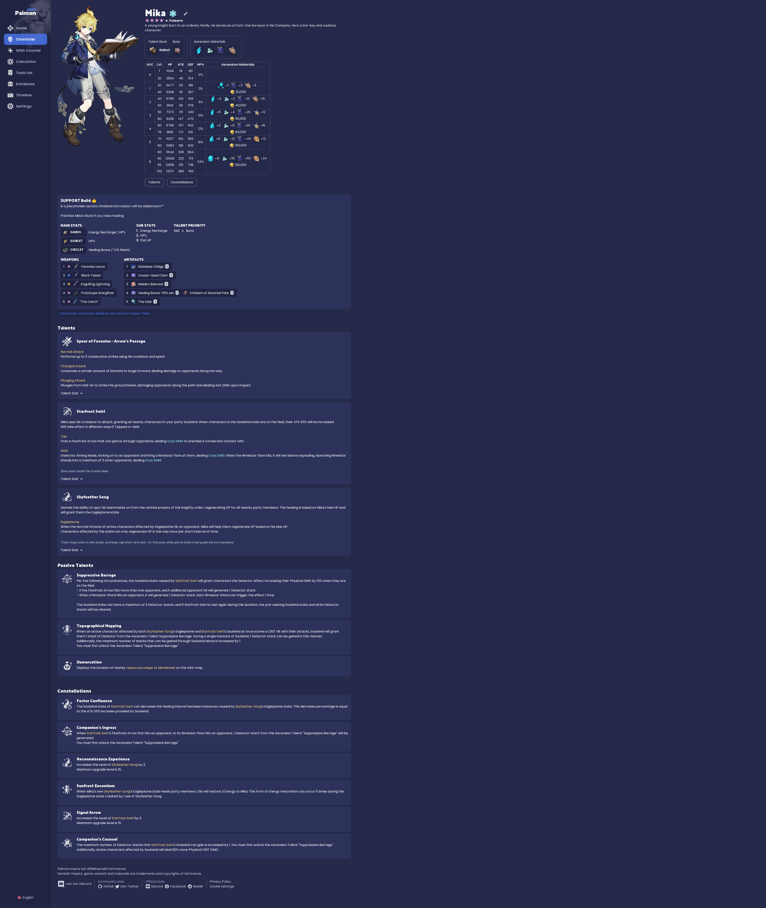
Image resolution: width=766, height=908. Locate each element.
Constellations (182, 182)
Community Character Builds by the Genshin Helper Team (104, 313)
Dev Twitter (129, 886)
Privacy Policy (220, 881)
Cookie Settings (222, 886)
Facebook (178, 886)
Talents (154, 182)
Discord (157, 886)
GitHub (108, 886)
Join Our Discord (78, 883)
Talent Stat (70, 393)
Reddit (198, 886)
